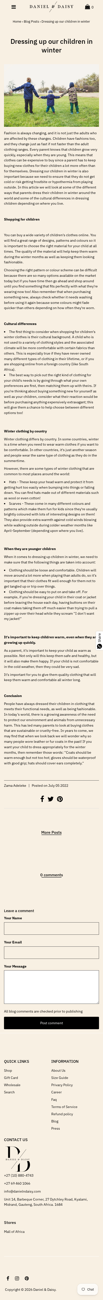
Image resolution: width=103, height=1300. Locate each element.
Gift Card (11, 1077)
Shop (8, 1070)
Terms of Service (64, 1107)
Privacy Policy (62, 1085)
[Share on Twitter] (51, 800)
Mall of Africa (14, 1231)
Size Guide (59, 1077)
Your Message (15, 966)
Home (17, 21)
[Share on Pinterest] (60, 800)
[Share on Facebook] (42, 800)
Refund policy (62, 1114)
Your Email (13, 942)
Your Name (13, 918)
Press (55, 1128)
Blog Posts (31, 21)
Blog (54, 1121)
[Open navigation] (13, 7)
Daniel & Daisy (44, 1289)
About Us (58, 1070)
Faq (54, 1099)
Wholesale (12, 1085)
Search (9, 1092)
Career (56, 1092)
